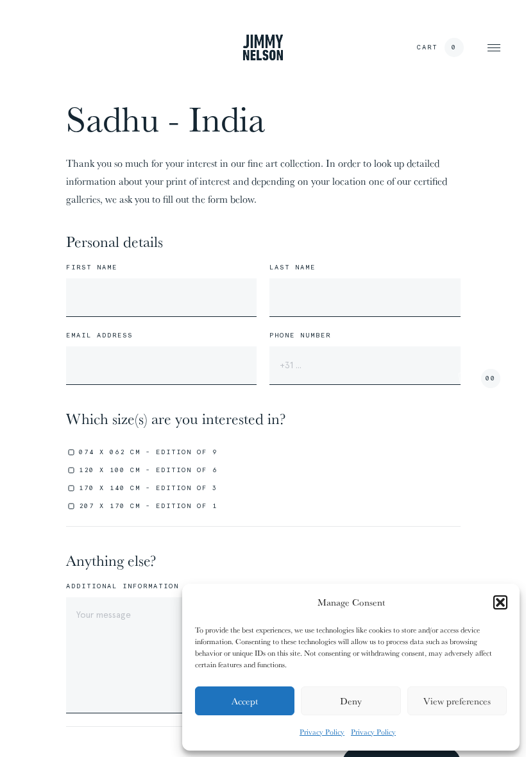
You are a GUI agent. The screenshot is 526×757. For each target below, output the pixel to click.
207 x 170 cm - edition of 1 (148, 505)
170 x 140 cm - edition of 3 (148, 487)
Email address (99, 335)
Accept (245, 701)
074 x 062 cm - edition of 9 (148, 451)
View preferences (457, 701)
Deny (351, 701)
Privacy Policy (322, 731)
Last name (292, 267)
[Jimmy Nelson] (263, 47)
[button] (500, 602)
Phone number (300, 335)
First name (91, 267)
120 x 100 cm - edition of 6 (148, 469)
